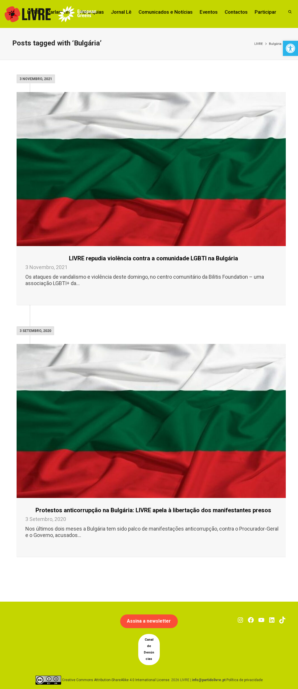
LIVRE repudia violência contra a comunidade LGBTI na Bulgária (153, 258)
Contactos (236, 12)
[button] (290, 48)
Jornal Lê (121, 12)
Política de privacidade (244, 680)
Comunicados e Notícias (166, 12)
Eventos (209, 12)
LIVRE (258, 44)
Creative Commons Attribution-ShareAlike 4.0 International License (115, 680)
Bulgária (275, 44)
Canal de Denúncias (149, 649)
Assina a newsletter (149, 621)
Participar (265, 12)
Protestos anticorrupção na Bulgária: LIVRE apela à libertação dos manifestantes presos (153, 510)
